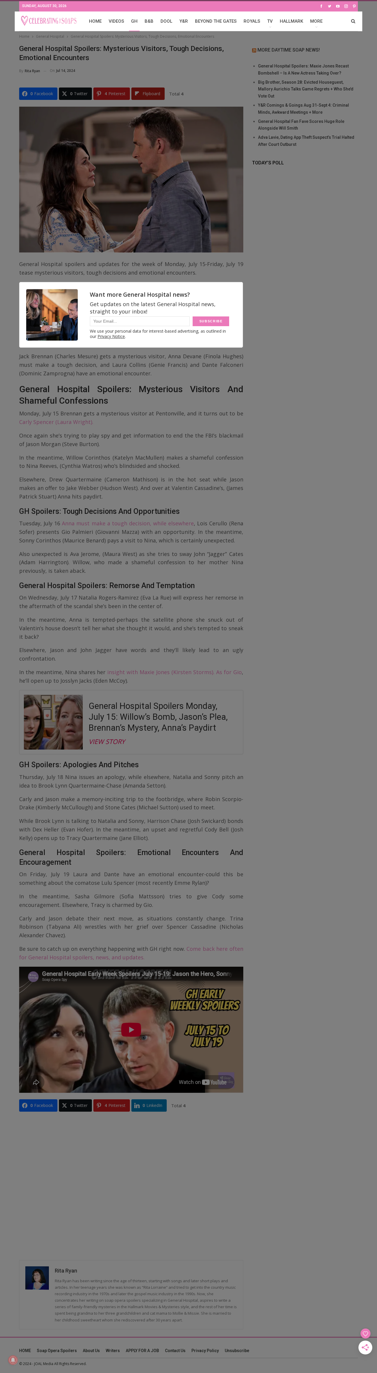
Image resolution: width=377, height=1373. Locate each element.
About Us (91, 1350)
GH (134, 21)
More (316, 21)
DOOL (166, 21)
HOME (95, 21)
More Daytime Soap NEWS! (288, 50)
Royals (252, 21)
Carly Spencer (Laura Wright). (56, 421)
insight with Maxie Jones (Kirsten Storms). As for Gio (174, 672)
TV (270, 21)
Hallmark (291, 21)
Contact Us (175, 1350)
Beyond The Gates (216, 21)
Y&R (183, 21)
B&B (149, 21)
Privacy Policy (205, 1350)
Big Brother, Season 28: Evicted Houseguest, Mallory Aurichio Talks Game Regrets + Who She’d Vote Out (305, 89)
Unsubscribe (237, 1350)
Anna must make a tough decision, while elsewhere (127, 523)
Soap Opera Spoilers (57, 1350)
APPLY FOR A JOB (142, 1350)
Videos (116, 21)
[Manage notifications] (13, 1360)
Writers (113, 1350)
